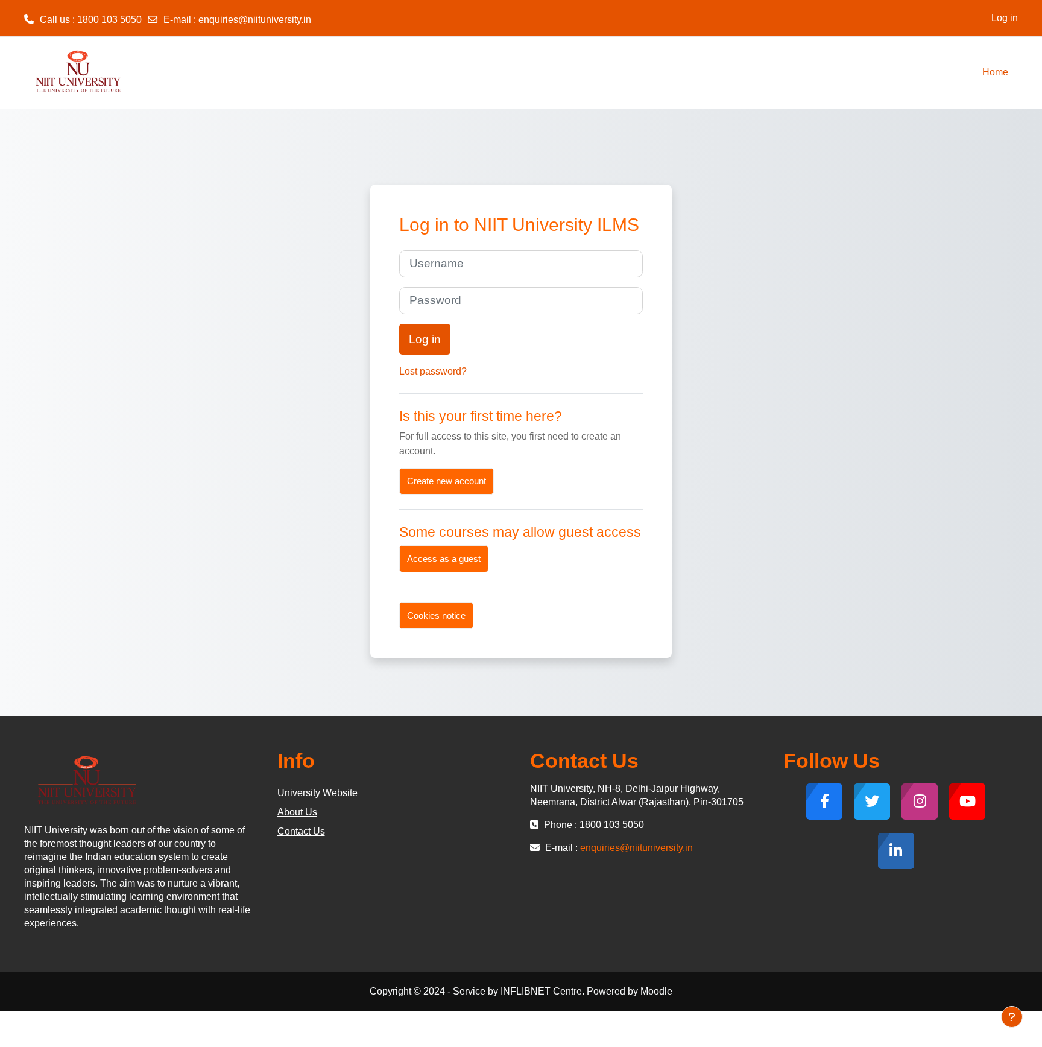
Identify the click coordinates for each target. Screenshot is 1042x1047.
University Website (317, 793)
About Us (297, 812)
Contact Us (301, 831)
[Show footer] (1012, 1017)
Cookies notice (436, 615)
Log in (1004, 18)
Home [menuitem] (995, 72)
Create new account (446, 481)
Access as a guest (444, 559)
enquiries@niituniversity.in (254, 19)
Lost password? (433, 371)
